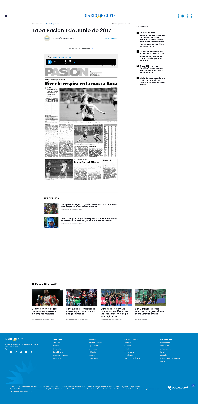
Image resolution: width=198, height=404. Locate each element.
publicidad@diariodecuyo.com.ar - (24, 389)
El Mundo (92, 352)
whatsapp (31, 352)
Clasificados (165, 343)
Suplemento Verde (60, 355)
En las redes (93, 358)
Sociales (127, 346)
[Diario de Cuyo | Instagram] (183, 16)
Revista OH (57, 358)
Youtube (26, 352)
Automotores (165, 349)
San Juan (56, 343)
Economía (57, 349)
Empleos (163, 352)
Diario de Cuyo (37, 24)
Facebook (6, 352)
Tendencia (128, 355)
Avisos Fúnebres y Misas (170, 358)
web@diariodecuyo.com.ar (104, 387)
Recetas (92, 355)
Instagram (11, 352)
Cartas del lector (131, 339)
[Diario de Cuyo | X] (187, 16)
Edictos (163, 361)
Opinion (127, 343)
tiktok (16, 352)
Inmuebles (164, 346)
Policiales (92, 339)
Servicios (163, 355)
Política (56, 346)
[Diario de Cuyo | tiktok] (191, 16)
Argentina (93, 349)
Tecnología (129, 352)
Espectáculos (94, 346)
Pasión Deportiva (52, 24)
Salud (126, 349)
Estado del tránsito (132, 358)
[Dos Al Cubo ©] (178, 389)
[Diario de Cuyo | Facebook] (178, 16)
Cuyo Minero (58, 352)
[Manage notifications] (193, 385)
